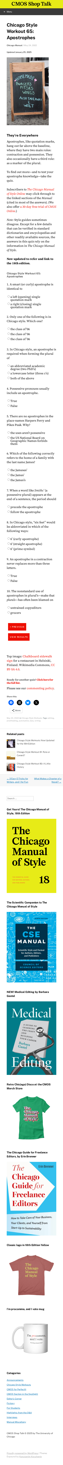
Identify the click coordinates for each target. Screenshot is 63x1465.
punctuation (24, 721)
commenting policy (40, 688)
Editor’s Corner (14, 1398)
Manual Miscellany (16, 1422)
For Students (13, 1408)
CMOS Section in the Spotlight (22, 1394)
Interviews (12, 1417)
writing (38, 721)
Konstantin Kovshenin (30, 1456)
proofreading (12, 721)
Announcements (15, 1380)
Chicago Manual (14, 45)
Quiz (32, 721)
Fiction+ (11, 1403)
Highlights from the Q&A (19, 1412)
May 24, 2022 (30, 45)
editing (51, 718)
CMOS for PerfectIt (16, 1389)
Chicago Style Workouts (32, 718)
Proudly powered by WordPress (22, 1453)
